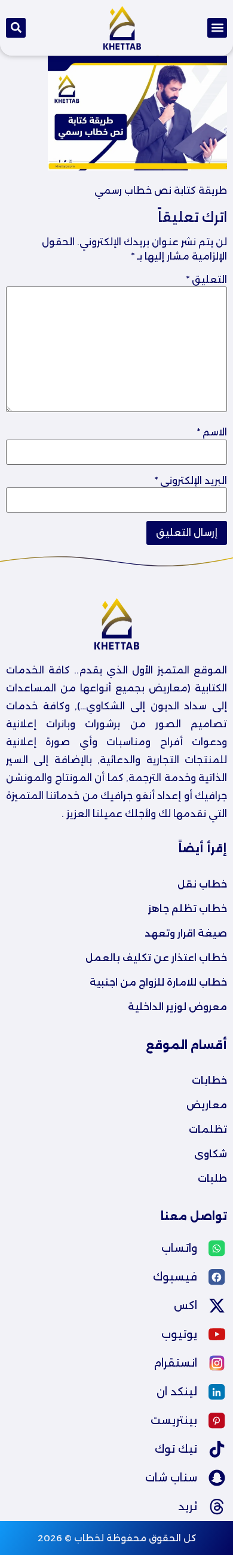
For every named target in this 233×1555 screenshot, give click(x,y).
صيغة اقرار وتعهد (186, 933)
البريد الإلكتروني (191, 481)
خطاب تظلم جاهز (187, 908)
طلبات (212, 1178)
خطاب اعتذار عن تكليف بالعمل (156, 958)
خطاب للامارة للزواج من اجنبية (158, 982)
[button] (217, 28)
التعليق (206, 280)
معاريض (206, 1105)
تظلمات (208, 1129)
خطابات (209, 1080)
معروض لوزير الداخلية (177, 1007)
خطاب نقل (202, 884)
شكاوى (210, 1154)
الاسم (212, 432)
